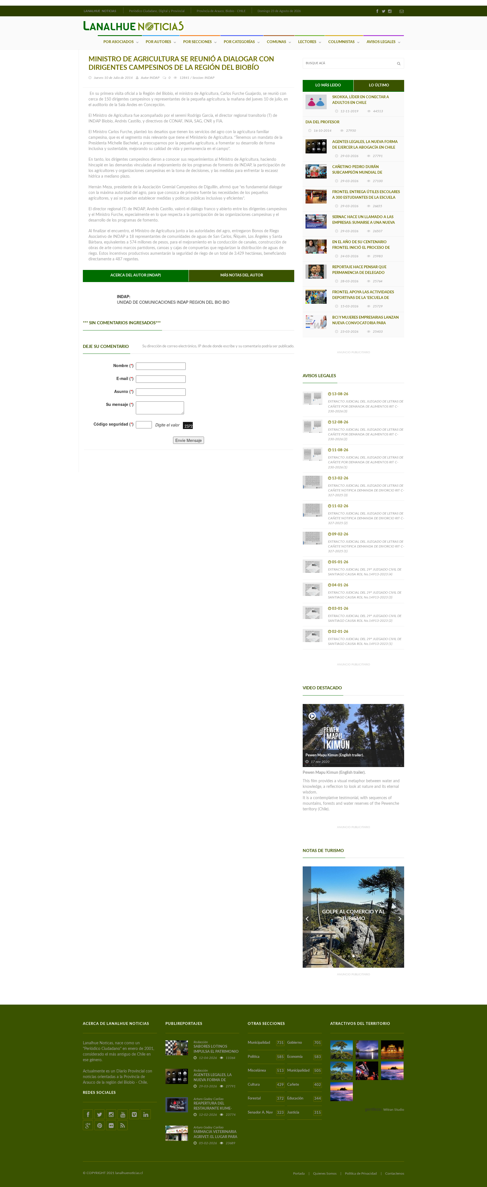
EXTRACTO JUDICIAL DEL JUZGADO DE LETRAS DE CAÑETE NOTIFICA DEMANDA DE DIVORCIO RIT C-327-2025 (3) (366, 490)
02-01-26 (340, 632)
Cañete (304, 1085)
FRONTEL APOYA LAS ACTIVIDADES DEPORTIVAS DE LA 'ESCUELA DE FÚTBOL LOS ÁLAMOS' (363, 297)
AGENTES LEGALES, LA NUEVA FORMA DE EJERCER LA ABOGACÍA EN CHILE (365, 144)
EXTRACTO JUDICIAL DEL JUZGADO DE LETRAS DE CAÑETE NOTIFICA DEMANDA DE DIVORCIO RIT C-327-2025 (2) (366, 518)
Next (400, 917)
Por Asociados (118, 42)
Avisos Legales (381, 42)
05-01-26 (340, 562)
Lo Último (379, 85)
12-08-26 (340, 422)
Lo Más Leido (328, 85)
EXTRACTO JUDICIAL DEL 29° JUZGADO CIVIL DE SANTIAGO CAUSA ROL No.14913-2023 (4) (364, 572)
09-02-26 (340, 534)
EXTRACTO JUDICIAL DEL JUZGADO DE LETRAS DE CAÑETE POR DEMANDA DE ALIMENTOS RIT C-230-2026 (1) (365, 462)
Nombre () (123, 365)
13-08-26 (340, 394)
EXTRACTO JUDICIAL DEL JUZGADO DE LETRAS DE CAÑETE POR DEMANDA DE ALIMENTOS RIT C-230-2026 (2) (365, 434)
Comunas (276, 42)
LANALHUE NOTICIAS (100, 11)
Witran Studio (393, 1109)
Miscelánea (266, 1071)
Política (266, 1057)
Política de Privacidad (361, 1173)
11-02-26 (340, 506)
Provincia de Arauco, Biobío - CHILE (221, 11)
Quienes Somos (325, 1173)
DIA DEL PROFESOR (322, 122)
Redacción (201, 1042)
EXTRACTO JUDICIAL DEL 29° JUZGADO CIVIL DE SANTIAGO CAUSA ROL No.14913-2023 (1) (364, 641)
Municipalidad (266, 1043)
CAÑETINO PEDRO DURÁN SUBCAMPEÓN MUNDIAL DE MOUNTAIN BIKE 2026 (357, 172)
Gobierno (304, 1043)
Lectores (307, 42)
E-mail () (125, 378)
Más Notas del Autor (241, 275)
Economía (304, 1057)
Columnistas (341, 42)
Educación (304, 1099)
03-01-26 (340, 609)
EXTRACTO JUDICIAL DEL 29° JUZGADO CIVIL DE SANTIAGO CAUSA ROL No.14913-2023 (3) (364, 595)
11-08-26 (340, 450)
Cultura (266, 1085)
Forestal (266, 1099)
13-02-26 (340, 478)
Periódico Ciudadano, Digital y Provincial (157, 11)
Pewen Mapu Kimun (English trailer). (335, 755)
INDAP (155, 77)
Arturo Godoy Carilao (208, 1099)
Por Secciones (197, 42)
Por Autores (158, 42)
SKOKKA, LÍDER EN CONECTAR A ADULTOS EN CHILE (360, 100)
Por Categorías (239, 42)
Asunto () (124, 391)
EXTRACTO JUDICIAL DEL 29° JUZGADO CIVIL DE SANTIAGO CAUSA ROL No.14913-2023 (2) (364, 618)
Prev (307, 917)
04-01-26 (340, 585)
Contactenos (394, 1173)
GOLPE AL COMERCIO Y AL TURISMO (353, 915)
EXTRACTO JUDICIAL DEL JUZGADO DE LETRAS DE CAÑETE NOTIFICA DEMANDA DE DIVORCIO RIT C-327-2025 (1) (366, 546)
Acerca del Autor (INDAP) (135, 275)
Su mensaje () (120, 404)
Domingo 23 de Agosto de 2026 (279, 11)
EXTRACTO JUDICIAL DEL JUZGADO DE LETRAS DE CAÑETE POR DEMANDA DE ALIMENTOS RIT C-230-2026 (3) (365, 406)
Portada (299, 1173)
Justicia (304, 1113)
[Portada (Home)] (122, 10)
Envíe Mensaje (188, 440)
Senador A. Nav (266, 1113)
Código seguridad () (114, 424)
